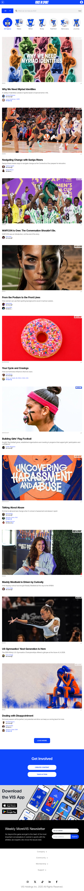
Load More (42, 740)
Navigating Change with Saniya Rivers (22, 160)
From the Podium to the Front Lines (21, 297)
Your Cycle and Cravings (15, 368)
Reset (79, 11)
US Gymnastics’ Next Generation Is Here (24, 649)
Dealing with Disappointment (17, 716)
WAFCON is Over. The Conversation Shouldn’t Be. (29, 231)
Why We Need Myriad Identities (19, 89)
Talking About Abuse (13, 508)
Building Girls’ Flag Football (16, 439)
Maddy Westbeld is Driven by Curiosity (22, 582)
